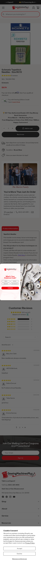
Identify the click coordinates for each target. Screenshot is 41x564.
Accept (19, 548)
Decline (19, 554)
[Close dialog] (40, 264)
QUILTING (14, 281)
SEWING (6, 281)
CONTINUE (10, 288)
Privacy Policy (30, 543)
